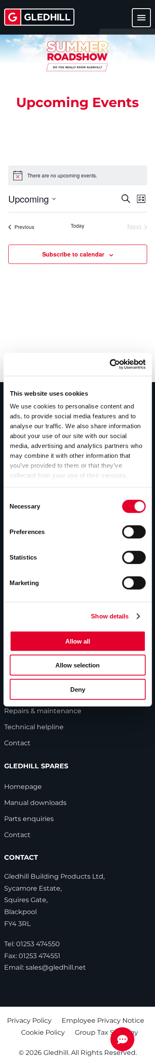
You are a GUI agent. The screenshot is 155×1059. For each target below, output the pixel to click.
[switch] (133, 531)
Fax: (32, 956)
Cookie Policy (43, 1032)
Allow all (77, 640)
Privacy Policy (29, 1020)
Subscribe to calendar (73, 254)
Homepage (23, 787)
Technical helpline (34, 727)
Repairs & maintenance (42, 711)
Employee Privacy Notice (103, 1020)
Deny (77, 689)
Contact (17, 743)
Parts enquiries (29, 819)
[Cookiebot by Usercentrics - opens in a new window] (110, 364)
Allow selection (77, 665)
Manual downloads (35, 803)
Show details (110, 616)
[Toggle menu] (136, 21)
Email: (45, 967)
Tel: (32, 944)
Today (77, 225)
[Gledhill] (39, 17)
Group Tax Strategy (106, 1032)
